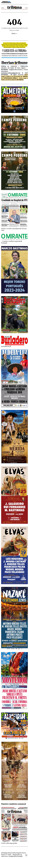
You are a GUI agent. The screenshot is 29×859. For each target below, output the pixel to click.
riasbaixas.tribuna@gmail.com (10, 73)
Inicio (14, 33)
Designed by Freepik (15, 856)
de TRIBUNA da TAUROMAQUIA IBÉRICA (14, 77)
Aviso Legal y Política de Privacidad (14, 75)
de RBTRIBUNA (19, 80)
